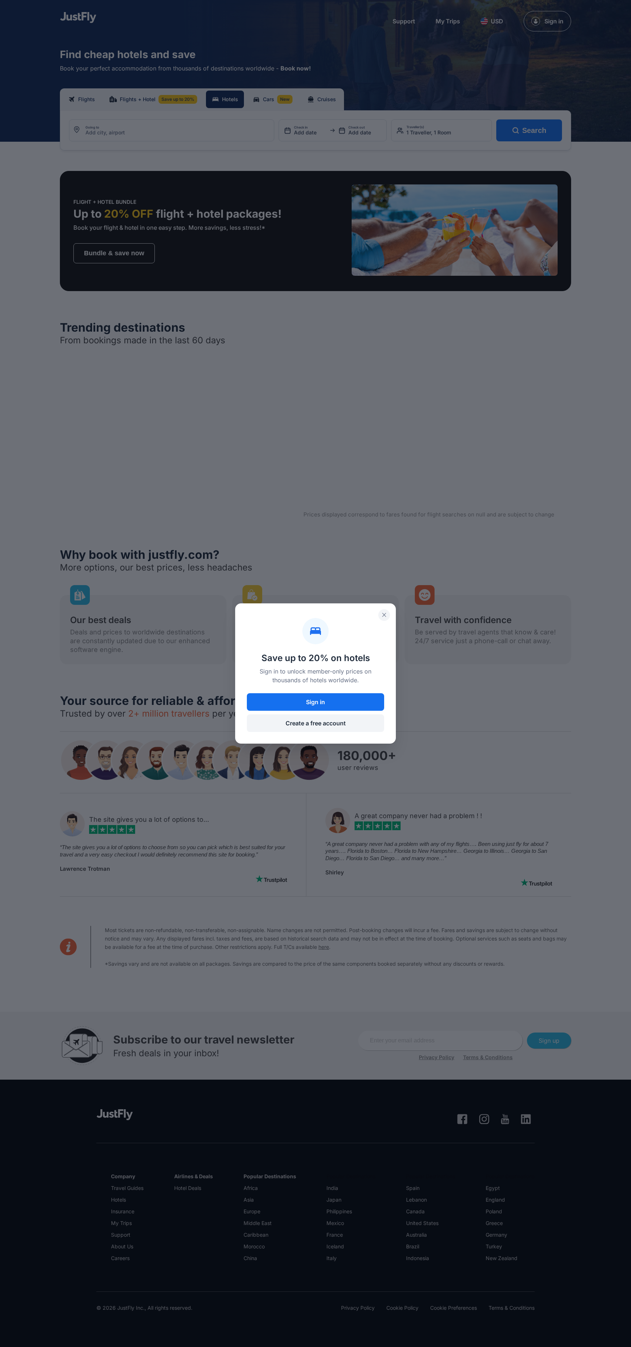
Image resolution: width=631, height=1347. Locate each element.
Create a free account (316, 723)
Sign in (315, 702)
